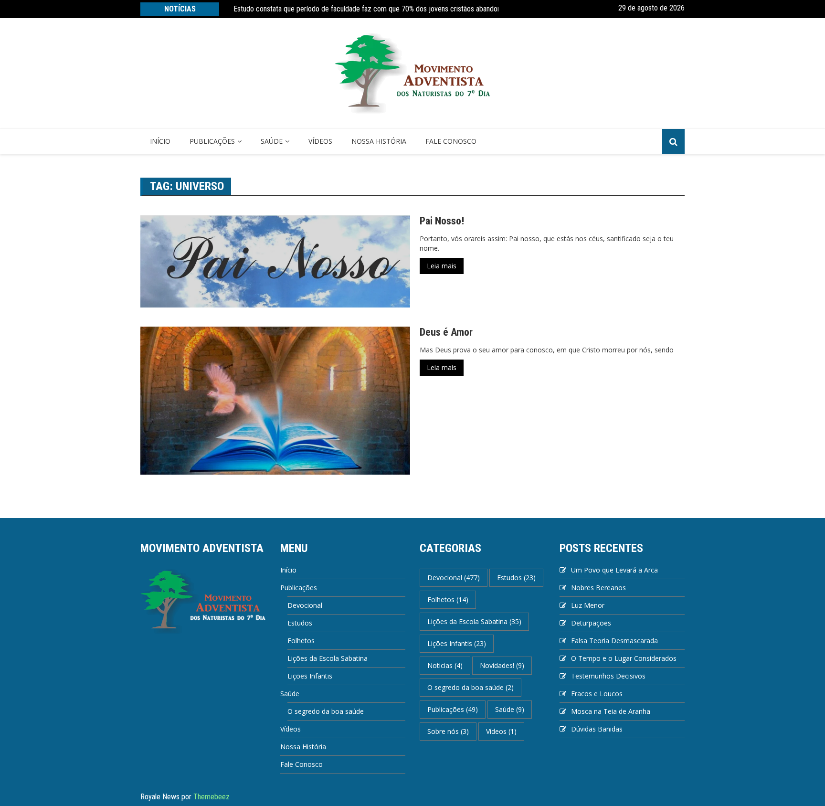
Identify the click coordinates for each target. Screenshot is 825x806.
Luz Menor (587, 605)
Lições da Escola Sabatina (327, 658)
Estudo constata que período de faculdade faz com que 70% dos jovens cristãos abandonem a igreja (383, 8)
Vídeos (320, 141)
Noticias (445, 665)
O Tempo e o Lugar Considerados (624, 658)
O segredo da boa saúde (325, 711)
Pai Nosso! (442, 221)
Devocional (304, 605)
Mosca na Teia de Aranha (610, 711)
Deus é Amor (446, 332)
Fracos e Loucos (597, 693)
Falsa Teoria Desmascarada (614, 640)
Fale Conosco (450, 141)
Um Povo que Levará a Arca (614, 569)
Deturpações (591, 622)
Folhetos (301, 640)
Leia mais (441, 265)
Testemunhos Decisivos (608, 675)
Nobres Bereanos (598, 587)
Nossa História (378, 141)
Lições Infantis (309, 675)
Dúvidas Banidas (597, 728)
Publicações (212, 141)
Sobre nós (448, 731)
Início (160, 141)
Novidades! (502, 665)
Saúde (272, 141)
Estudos (299, 622)
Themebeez (211, 796)
